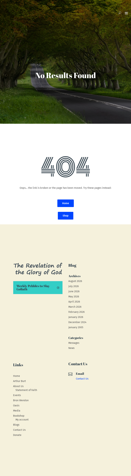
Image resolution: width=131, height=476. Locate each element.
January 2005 (75, 327)
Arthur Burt (19, 381)
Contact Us (19, 429)
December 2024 (77, 322)
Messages (73, 342)
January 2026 (75, 317)
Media (16, 410)
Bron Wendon (21, 400)
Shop (66, 215)
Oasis (16, 405)
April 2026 (74, 301)
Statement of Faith (26, 390)
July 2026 (73, 286)
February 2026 (76, 311)
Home (65, 203)
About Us (18, 386)
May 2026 (73, 296)
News (71, 348)
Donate (17, 435)
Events (17, 395)
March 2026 (74, 306)
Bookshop (18, 415)
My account (22, 419)
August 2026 (75, 281)
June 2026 (74, 291)
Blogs (16, 424)
